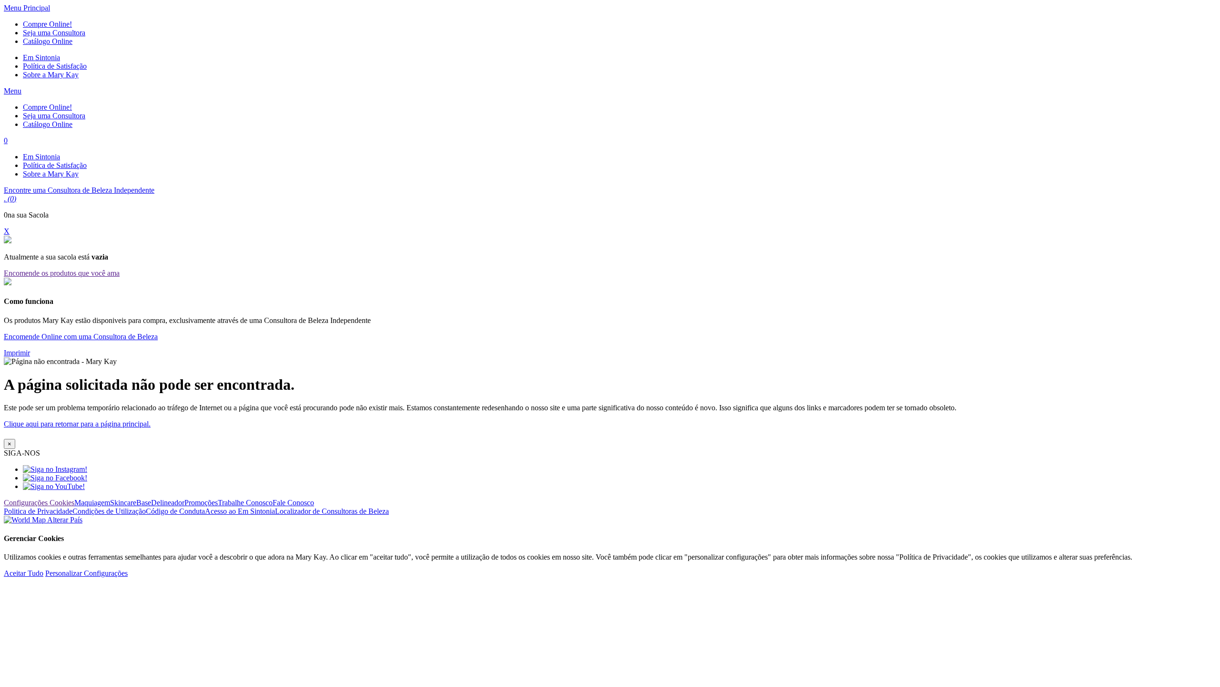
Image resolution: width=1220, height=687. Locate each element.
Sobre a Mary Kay (51, 75)
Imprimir (17, 353)
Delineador (167, 503)
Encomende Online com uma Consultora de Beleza (81, 337)
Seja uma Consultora (54, 33)
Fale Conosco (293, 503)
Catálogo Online (47, 41)
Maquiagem (92, 503)
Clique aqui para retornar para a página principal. (77, 424)
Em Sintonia (41, 57)
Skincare (123, 503)
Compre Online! (47, 24)
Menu (12, 91)
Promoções (201, 503)
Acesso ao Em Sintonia (240, 511)
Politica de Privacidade (38, 511)
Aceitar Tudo (23, 573)
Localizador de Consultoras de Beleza (332, 511)
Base (143, 503)
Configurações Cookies (39, 503)
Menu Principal (27, 8)
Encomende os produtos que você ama (62, 273)
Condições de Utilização (109, 511)
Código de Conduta (175, 511)
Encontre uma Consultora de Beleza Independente (79, 190)
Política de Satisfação (55, 66)
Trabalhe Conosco (245, 503)
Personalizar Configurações (86, 573)
